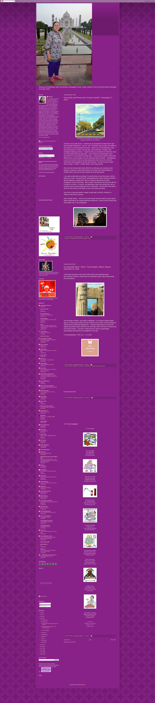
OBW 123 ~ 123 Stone (84, 335)
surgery (88, 238)
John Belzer (77, 238)
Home (90, 639)
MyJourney (43, 415)
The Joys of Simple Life (45, 516)
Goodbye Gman (43, 397)
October (43, 632)
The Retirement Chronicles (46, 520)
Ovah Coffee (43, 434)
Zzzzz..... (42, 310)
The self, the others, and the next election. (48, 482)
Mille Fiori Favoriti (44, 390)
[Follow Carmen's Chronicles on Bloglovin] (46, 149)
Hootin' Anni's (43, 355)
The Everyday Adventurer (46, 500)
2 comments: (86, 635)
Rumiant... (42, 465)
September (43, 634)
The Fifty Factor (44, 506)
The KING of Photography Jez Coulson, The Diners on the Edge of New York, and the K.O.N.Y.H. (48, 376)
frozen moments (44, 344)
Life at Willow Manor (45, 381)
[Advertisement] (90, 252)
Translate (49, 157)
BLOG (41, 324)
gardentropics (43, 349)
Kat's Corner (43, 368)
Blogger (83, 684)
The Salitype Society (45, 525)
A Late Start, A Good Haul (45, 332)
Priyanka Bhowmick (45, 449)
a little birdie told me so (45, 305)
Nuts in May (43, 429)
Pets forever (43, 440)
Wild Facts (42, 549)
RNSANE (50, 96)
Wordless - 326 (43, 345)
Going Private (43, 426)
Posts (42, 603)
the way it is (43, 530)
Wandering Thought (44, 542)
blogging (73, 238)
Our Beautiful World (86, 365)
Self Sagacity (43, 469)
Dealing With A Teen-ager (45, 526)
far (40, 545)
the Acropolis (102, 365)
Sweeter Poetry (44, 495)
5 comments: (86, 236)
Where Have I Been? (44, 507)
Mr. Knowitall (43, 396)
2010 (41, 652)
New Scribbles (43, 421)
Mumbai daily (43, 401)
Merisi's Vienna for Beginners (47, 385)
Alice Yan (69, 238)
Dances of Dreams (44, 336)
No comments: (87, 397)
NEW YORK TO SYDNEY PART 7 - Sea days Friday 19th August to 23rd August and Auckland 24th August (49, 460)
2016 (41, 616)
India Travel (43, 358)
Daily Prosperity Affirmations (45, 453)
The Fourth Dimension (45, 511)
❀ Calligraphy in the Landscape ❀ (48, 555)
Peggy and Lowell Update (45, 487)
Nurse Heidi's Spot (44, 424)
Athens (71, 365)
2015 (41, 618)
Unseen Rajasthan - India (46, 536)
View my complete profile (44, 137)
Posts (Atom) (72, 642)
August (43, 636)
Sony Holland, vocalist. (45, 491)
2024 (41, 612)
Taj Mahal (98, 365)
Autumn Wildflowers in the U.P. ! (46, 521)
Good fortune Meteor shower (46, 556)
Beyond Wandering (44, 313)
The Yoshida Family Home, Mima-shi (47, 407)
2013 (41, 646)
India (81, 365)
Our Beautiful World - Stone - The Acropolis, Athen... (48, 627)
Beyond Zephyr (43, 318)
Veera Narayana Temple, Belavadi (47, 359)
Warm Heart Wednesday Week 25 (47, 364)
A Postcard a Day (44, 309)
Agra (68, 365)
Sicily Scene (43, 475)
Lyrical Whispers (43, 446)
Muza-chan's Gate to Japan (46, 406)
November (43, 621)
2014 (41, 644)
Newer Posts (67, 639)
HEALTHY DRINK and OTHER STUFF (48, 512)
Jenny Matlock (43, 363)
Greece (78, 365)
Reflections (43, 452)
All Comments (44, 606)
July (42, 638)
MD (81, 238)
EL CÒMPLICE (43, 466)
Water (41, 402)
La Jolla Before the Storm (45, 517)
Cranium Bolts (43, 331)
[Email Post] (91, 236)
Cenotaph (42, 382)
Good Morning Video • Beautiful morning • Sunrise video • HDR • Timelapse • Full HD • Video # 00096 (48, 327)
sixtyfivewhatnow (44, 481)
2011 (41, 650)
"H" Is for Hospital (71, 424)
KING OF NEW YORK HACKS (47, 374)
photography (84, 238)
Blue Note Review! (44, 492)
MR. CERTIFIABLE (44, 497)
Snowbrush (43, 486)
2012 (41, 648)
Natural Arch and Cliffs (44, 411)
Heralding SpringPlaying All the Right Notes (48, 387)
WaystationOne (43, 544)
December (43, 620)
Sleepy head (42, 441)
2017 (41, 614)
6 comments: (86, 364)
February (43, 640)
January (43, 642)
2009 (41, 654)
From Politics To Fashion (46, 338)
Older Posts (113, 639)
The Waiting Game (44, 430)
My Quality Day (43, 410)
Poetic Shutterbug (44, 444)
